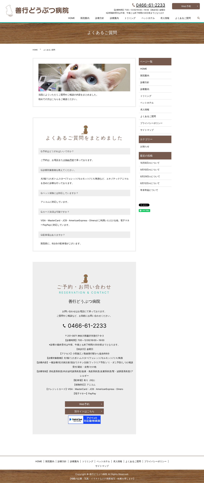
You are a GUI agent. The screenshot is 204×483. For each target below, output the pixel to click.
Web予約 (69, 160)
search (199, 18)
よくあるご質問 (183, 18)
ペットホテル (148, 18)
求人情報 (164, 18)
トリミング (130, 18)
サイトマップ (147, 130)
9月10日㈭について (150, 169)
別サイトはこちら (84, 411)
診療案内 (114, 18)
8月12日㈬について (150, 183)
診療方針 (99, 18)
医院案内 (84, 18)
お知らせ (144, 146)
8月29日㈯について (150, 176)
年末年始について (149, 190)
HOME (71, 18)
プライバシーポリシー (151, 123)
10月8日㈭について (150, 162)
